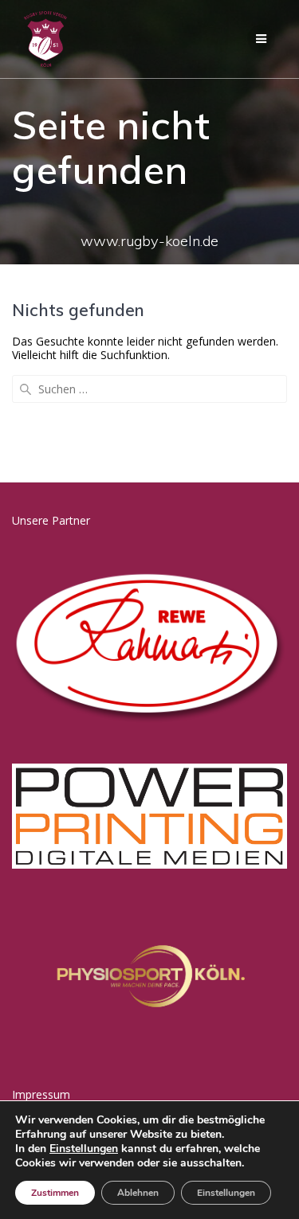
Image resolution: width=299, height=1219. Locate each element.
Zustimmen (55, 1192)
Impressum (41, 1094)
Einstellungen (83, 1149)
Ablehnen (138, 1192)
